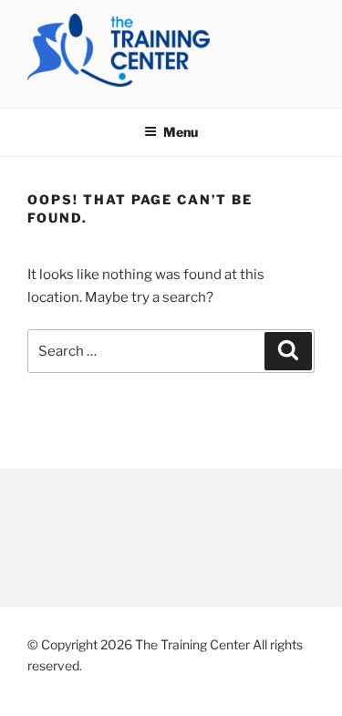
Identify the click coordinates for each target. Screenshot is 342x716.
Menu (180, 132)
